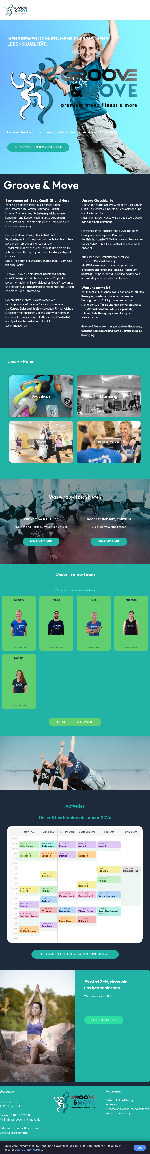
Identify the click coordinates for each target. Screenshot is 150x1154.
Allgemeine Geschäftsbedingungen (127, 1109)
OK (140, 1147)
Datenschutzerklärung (119, 1100)
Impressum (112, 1104)
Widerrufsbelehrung (118, 1113)
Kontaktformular (18, 1133)
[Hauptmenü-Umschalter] (142, 10)
